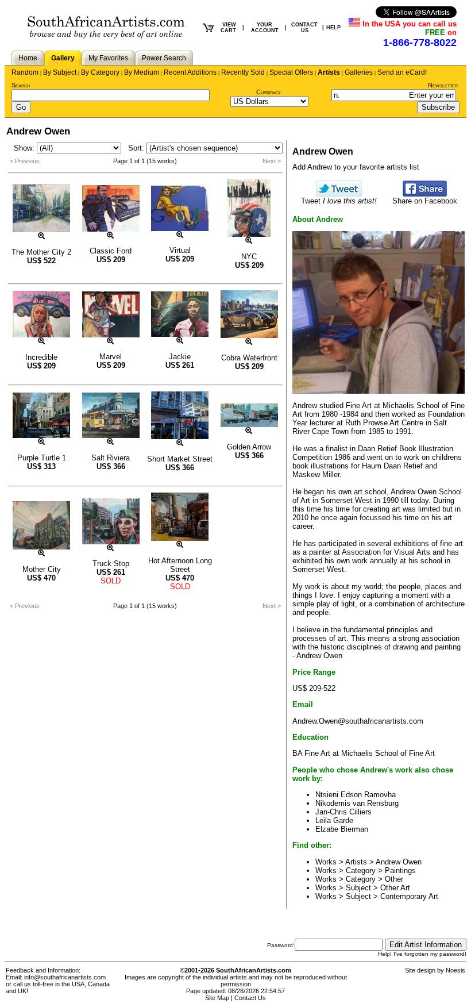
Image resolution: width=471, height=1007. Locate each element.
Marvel (110, 356)
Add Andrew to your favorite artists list (355, 167)
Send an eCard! (402, 72)
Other (394, 879)
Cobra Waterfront (249, 357)
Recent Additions (190, 72)
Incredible (41, 357)
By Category (100, 72)
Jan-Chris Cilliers (343, 812)
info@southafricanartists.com (65, 977)
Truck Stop (110, 563)
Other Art (395, 887)
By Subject (59, 72)
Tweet (339, 201)
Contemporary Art (409, 896)
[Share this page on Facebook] (425, 194)
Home (27, 58)
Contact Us (250, 997)
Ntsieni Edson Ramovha (355, 794)
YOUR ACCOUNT (265, 27)
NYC (249, 256)
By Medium (141, 72)
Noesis (455, 970)
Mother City (41, 569)
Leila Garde (334, 820)
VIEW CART (228, 27)
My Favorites (108, 58)
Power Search (164, 58)
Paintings (400, 870)
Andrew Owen (399, 862)
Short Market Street (180, 459)
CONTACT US (304, 27)
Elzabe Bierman (341, 829)
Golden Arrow (249, 447)
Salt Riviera (110, 457)
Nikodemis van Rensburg (357, 803)
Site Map (217, 997)
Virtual (180, 250)
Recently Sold (243, 72)
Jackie (180, 356)
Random (24, 72)
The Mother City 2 (41, 252)
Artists (329, 72)
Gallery (63, 58)
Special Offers (291, 72)
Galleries (359, 72)
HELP (333, 27)
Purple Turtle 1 (41, 457)
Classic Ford (111, 251)
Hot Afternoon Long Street (180, 565)
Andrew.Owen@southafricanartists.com (357, 721)
